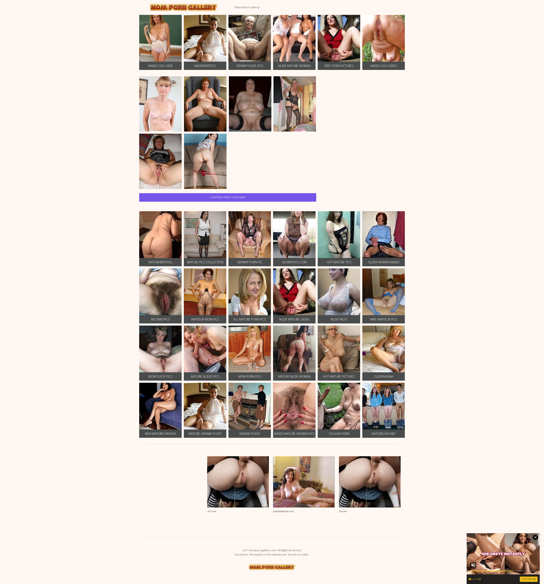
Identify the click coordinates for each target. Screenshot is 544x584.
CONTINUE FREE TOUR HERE (227, 197)
